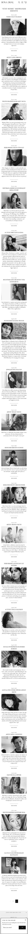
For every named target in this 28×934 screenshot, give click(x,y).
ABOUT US (13, 917)
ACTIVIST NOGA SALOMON (14, 609)
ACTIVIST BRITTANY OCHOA (14, 232)
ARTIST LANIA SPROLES (14, 57)
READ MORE (14, 50)
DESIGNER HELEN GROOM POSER (14, 485)
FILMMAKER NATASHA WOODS (14, 321)
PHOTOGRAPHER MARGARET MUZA (14, 101)
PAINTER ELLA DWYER (14, 775)
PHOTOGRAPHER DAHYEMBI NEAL (14, 812)
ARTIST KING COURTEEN (14, 734)
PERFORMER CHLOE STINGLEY (14, 148)
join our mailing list (13, 912)
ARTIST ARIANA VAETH (14, 524)
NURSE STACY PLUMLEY (14, 17)
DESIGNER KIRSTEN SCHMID (14, 448)
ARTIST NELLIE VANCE (14, 412)
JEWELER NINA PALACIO (14, 370)
